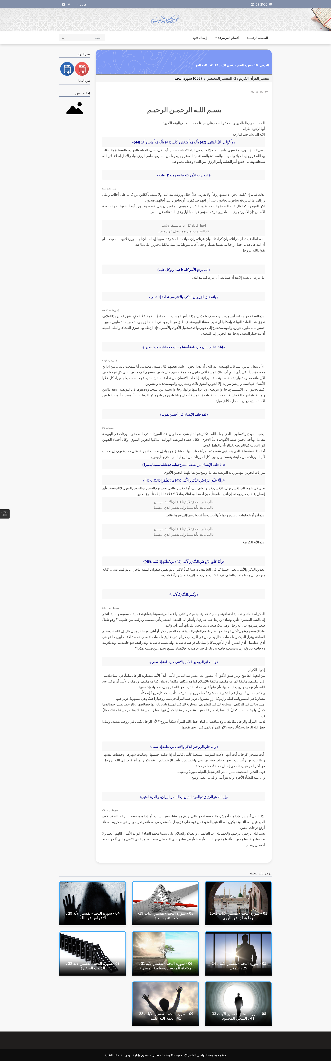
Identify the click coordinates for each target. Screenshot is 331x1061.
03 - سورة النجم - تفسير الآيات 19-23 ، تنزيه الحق (165, 915)
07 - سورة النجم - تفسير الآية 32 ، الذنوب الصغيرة (93, 965)
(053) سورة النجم (188, 78)
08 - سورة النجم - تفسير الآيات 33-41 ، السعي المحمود (238, 1016)
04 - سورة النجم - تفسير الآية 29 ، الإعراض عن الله (93, 915)
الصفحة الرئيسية (257, 37)
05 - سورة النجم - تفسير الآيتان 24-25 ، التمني (238, 965)
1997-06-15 (255, 92)
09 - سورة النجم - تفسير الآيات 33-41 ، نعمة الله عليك (165, 1016)
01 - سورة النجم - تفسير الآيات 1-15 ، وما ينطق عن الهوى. (238, 915)
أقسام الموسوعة (228, 37)
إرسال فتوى (199, 37)
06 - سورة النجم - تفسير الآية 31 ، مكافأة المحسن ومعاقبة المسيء (165, 965)
